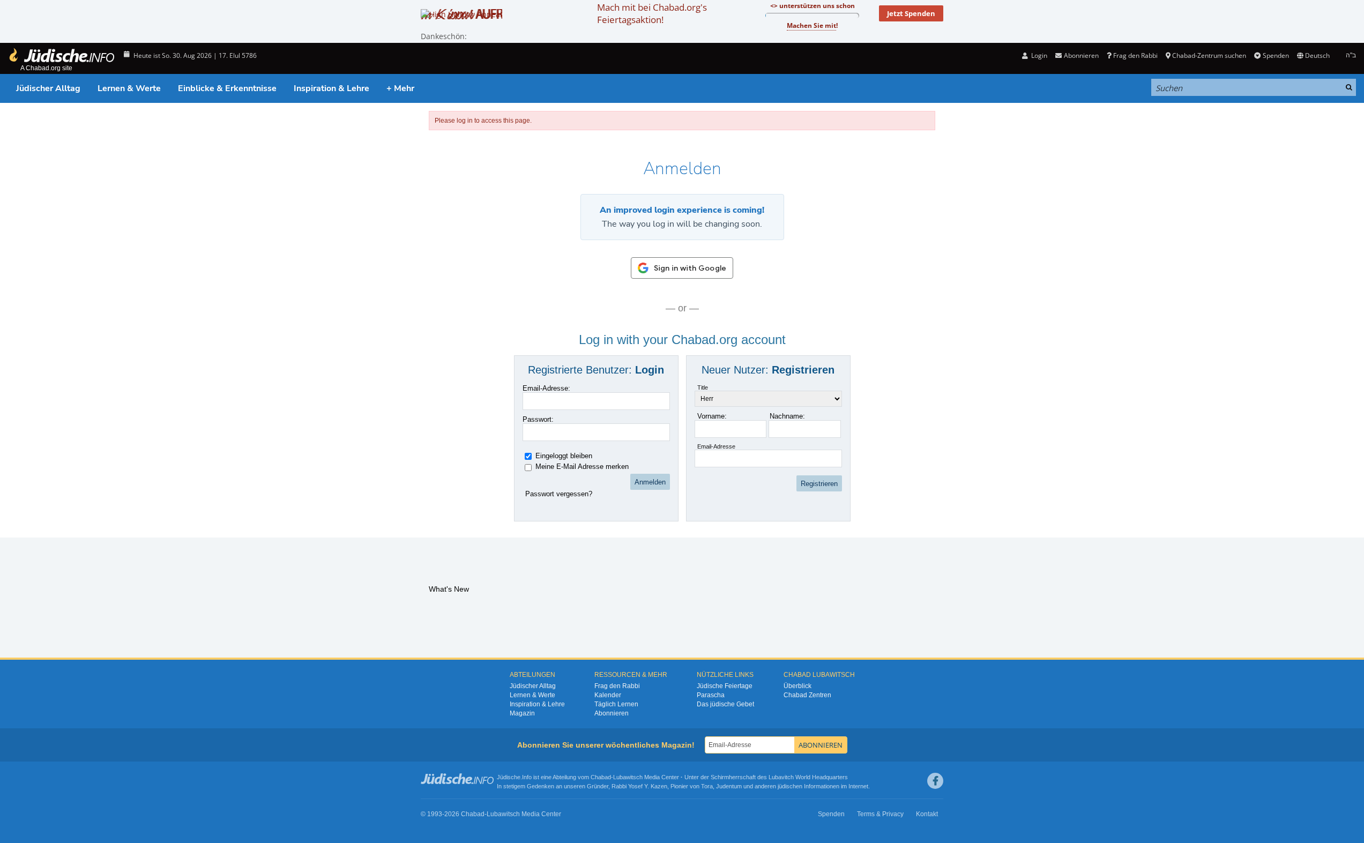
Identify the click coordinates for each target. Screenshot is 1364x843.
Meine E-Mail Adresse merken (582, 466)
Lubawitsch (628, 777)
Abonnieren (611, 713)
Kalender (607, 695)
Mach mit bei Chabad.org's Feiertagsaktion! (652, 13)
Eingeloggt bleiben (563, 456)
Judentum (729, 786)
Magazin (522, 713)
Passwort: (538, 419)
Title (702, 387)
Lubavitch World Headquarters (808, 777)
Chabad (601, 777)
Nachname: (787, 416)
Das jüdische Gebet (725, 704)
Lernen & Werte (129, 88)
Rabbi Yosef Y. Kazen (639, 786)
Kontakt (927, 814)
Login (1038, 55)
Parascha (711, 695)
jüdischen (790, 786)
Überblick (797, 686)
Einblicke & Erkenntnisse (227, 88)
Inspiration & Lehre (331, 88)
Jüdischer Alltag (48, 88)
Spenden (1275, 55)
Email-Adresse (716, 446)
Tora (707, 786)
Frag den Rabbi (1135, 55)
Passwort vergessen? (558, 494)
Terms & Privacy (880, 814)
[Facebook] (935, 781)
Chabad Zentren (807, 695)
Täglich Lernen (616, 704)
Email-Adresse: (546, 388)
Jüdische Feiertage (724, 686)
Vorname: (712, 416)
